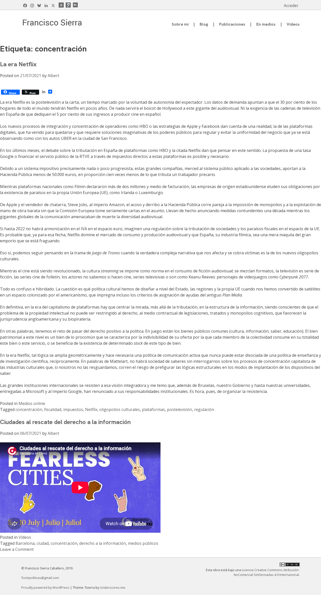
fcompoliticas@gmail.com (40, 577)
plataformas (153, 409)
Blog (204, 24)
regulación (204, 409)
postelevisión (179, 409)
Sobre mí (180, 24)
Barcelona (25, 543)
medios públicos (143, 543)
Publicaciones (232, 24)
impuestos (73, 409)
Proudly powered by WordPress (45, 587)
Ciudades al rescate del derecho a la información (65, 422)
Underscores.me (112, 587)
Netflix (91, 409)
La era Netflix (18, 64)
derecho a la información (102, 543)
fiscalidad (52, 409)
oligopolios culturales (119, 409)
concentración (29, 409)
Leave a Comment (17, 549)
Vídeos (293, 24)
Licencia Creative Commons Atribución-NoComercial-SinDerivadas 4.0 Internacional (267, 572)
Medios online (32, 403)
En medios (266, 24)
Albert (53, 75)
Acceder (291, 5)
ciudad (43, 543)
